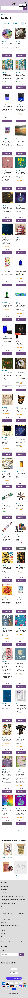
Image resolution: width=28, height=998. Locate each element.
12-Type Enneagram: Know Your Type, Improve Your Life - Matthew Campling (7, 241)
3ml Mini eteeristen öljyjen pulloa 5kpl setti (20, 475)
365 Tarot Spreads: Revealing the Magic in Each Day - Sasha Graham (7, 475)
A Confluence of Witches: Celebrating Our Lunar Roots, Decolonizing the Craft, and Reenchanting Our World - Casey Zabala (21, 668)
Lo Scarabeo (4, 742)
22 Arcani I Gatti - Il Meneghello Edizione (7, 409)
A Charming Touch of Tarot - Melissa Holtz (21, 630)
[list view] (25, 23)
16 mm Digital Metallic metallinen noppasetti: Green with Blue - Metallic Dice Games (20, 306)
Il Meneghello (4, 411)
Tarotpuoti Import (19, 242)
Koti (2, 14)
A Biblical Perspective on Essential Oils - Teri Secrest (21, 601)
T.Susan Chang (5, 446)
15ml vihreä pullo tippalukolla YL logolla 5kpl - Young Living (7, 305)
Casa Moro (18, 413)
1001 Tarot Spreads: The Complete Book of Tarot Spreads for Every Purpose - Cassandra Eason (20, 175)
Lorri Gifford (18, 571)
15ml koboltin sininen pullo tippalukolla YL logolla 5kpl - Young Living (21, 274)
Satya (3, 509)
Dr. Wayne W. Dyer (19, 145)
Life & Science (4, 110)
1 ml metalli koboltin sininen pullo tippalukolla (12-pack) (7, 108)
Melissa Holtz (18, 633)
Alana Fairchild (18, 211)
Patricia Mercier (5, 816)
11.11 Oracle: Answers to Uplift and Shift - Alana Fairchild (21, 209)
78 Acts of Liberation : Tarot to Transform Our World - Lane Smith (7, 569)
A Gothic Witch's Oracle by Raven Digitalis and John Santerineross (20, 741)
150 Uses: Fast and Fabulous (6, 272)
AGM (3, 79)
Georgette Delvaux (5, 603)
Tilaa (21, 954)
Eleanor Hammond (5, 708)
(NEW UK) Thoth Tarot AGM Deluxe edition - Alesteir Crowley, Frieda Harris (7, 76)
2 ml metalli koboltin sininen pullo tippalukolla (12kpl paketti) (7, 341)
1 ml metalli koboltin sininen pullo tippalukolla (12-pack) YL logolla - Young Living (21, 109)
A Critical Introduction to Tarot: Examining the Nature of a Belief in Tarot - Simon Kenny (21, 708)
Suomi (13, 969)
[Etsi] (25, 8)
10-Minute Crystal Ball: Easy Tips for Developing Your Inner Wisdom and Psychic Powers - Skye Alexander (6, 175)
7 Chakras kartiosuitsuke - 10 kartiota (20, 538)
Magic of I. (17, 346)
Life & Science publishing (7, 274)
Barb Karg (4, 212)
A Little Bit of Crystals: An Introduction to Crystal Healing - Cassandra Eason (21, 812)
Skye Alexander (5, 180)
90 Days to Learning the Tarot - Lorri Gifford (20, 568)
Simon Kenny (18, 712)
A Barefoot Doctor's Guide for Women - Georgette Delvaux (6, 601)
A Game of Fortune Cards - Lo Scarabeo (7, 740)
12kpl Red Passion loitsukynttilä (20, 240)
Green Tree (4, 540)
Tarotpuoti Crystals (19, 508)
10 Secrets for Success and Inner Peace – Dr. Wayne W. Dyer (20, 142)
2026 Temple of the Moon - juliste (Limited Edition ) (20, 343)
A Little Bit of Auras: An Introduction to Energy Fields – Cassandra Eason (6, 812)
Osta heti (7, 52)
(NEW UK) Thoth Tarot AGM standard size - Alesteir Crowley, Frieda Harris (21, 76)
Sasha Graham (4, 478)
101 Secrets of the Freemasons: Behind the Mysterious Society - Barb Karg (7, 209)
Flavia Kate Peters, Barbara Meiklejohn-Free (21, 382)
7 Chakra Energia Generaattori (20, 506)
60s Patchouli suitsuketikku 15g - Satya (6, 507)
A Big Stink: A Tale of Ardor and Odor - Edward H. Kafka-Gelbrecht (7, 632)
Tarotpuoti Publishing (6, 47)
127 (15, 830)
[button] (22, 5)
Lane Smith (4, 572)
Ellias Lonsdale (18, 445)
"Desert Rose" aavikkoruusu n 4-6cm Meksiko (21, 45)
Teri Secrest (18, 603)
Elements (17, 540)
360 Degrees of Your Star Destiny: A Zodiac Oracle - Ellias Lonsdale (21, 442)
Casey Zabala (18, 673)
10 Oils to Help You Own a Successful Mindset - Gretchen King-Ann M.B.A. (6, 142)
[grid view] (22, 23)
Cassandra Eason (19, 179)
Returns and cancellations (14, 993)
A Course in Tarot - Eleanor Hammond (6, 706)
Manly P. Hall (4, 678)
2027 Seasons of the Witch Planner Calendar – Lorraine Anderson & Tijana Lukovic (7, 375)
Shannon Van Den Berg (20, 744)
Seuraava (20, 830)
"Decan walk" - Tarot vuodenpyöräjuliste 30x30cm (7, 45)
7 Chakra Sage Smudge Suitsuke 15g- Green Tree (6, 538)
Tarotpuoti (17, 47)
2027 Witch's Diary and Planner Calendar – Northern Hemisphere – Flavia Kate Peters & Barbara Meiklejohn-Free (21, 376)
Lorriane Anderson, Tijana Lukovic (7, 380)
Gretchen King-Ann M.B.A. (7, 145)
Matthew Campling (5, 245)
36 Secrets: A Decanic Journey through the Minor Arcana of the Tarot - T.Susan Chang (7, 442)
